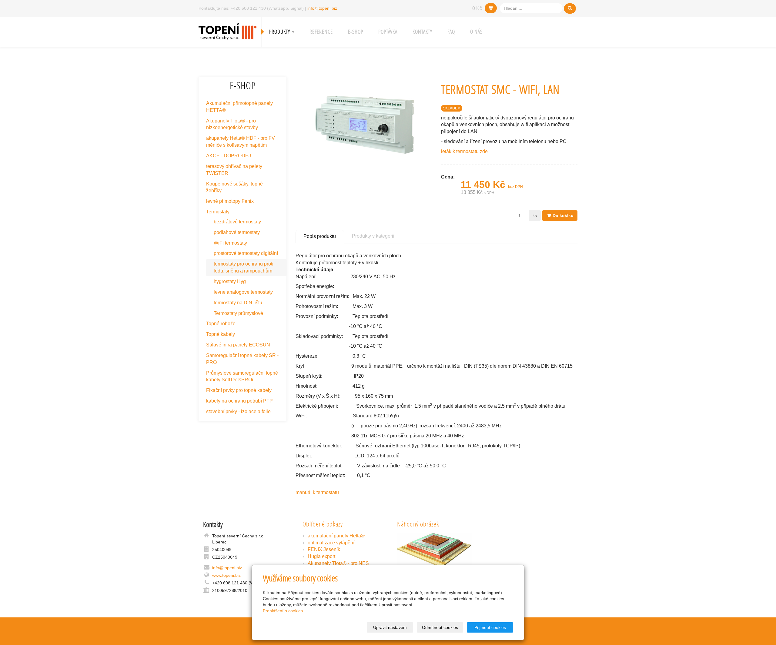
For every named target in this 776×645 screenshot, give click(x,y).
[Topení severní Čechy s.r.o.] (227, 31)
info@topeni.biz (322, 8)
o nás (476, 31)
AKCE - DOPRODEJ (228, 155)
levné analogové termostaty (243, 292)
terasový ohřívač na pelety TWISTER (234, 170)
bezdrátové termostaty (237, 221)
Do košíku (562, 215)
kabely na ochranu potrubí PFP (239, 400)
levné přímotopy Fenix (230, 201)
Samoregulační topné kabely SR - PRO (242, 359)
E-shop (355, 31)
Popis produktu (319, 236)
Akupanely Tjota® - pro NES (338, 563)
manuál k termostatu (317, 492)
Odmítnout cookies (440, 627)
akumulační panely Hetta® (336, 535)
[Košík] (491, 8)
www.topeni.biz (226, 575)
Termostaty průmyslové (238, 313)
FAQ (451, 31)
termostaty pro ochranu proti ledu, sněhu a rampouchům (243, 267)
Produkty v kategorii (373, 236)
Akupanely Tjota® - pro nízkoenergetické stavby (232, 124)
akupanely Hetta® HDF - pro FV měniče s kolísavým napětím (240, 141)
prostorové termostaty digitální (246, 253)
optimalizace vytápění (331, 542)
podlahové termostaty (237, 232)
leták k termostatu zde (464, 151)
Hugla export (321, 556)
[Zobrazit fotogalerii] (435, 551)
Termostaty (217, 211)
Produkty (280, 31)
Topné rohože (221, 323)
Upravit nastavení (390, 627)
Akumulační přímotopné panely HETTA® (239, 107)
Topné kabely (220, 334)
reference (321, 31)
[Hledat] (570, 8)
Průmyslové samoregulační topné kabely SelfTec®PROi (242, 376)
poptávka (387, 31)
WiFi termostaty (230, 243)
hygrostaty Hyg (230, 281)
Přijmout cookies (490, 627)
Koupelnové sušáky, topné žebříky (234, 187)
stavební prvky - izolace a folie (238, 411)
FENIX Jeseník (324, 549)
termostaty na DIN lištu (238, 302)
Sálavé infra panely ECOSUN (238, 344)
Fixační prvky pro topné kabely (239, 390)
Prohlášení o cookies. (283, 610)
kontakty (422, 31)
